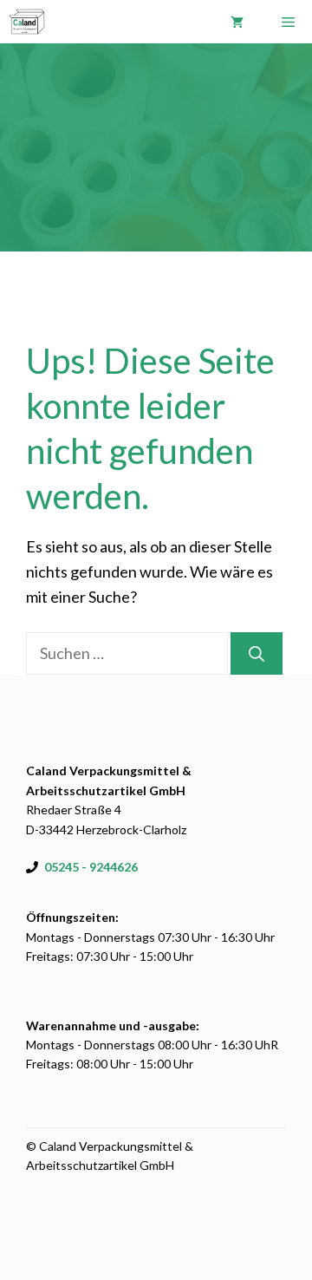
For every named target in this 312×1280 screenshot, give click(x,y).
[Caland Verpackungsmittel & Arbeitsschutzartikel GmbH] (27, 21)
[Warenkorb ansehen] (237, 21)
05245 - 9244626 (91, 866)
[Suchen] (257, 653)
